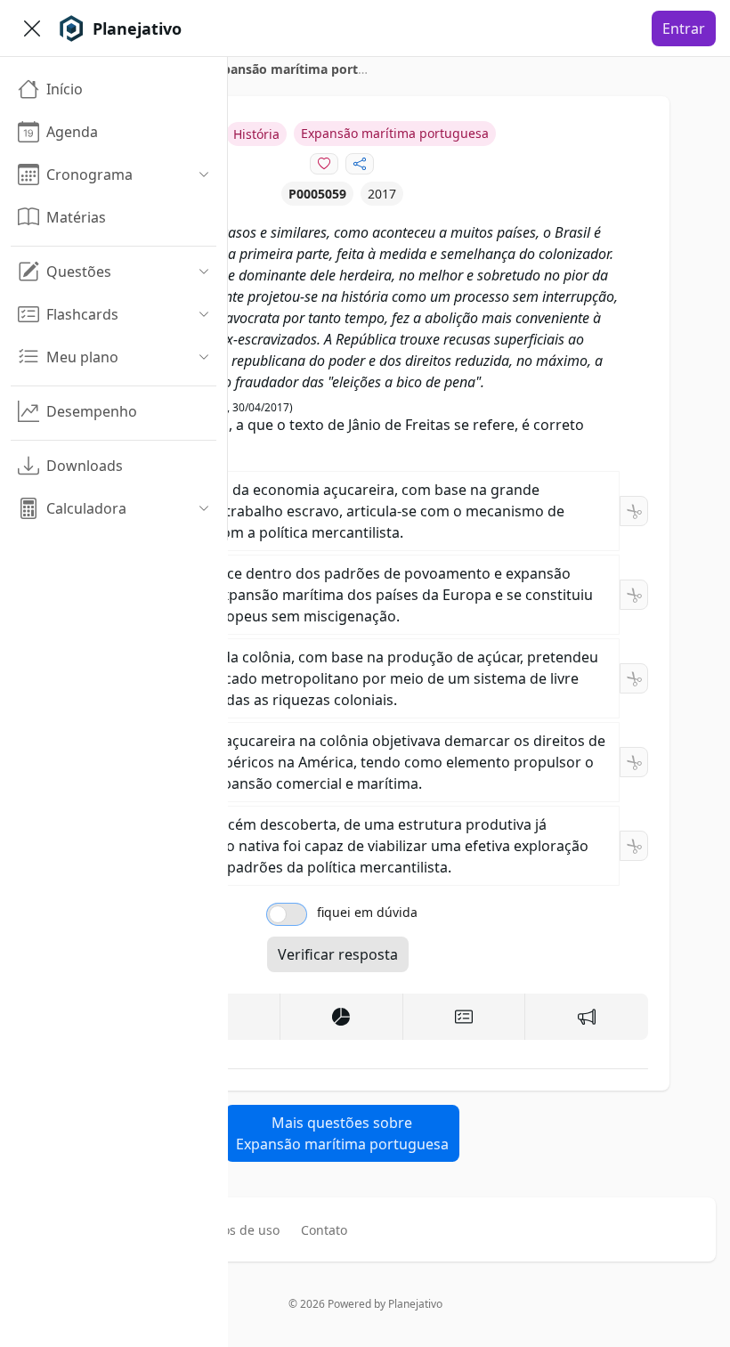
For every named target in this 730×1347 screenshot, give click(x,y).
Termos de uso (236, 1229)
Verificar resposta (338, 954)
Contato (324, 1229)
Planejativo (415, 1303)
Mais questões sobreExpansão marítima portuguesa (342, 1133)
